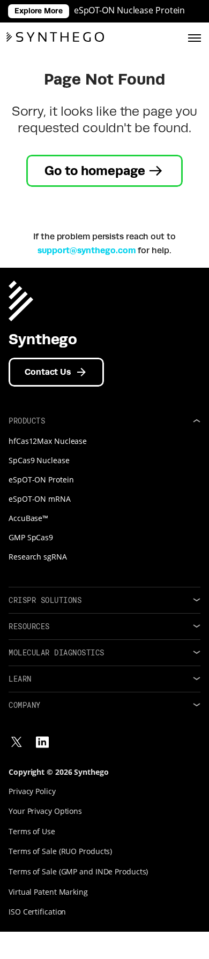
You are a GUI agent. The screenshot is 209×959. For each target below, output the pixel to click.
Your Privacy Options (45, 811)
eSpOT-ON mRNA (40, 499)
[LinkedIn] (42, 742)
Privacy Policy (32, 791)
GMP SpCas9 (31, 537)
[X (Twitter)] (17, 742)
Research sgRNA (38, 557)
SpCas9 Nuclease (39, 460)
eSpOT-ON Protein (41, 479)
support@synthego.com (87, 250)
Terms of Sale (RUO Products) (60, 851)
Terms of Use (32, 831)
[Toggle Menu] (194, 37)
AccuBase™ (28, 518)
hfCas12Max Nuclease (48, 441)
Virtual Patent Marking (48, 892)
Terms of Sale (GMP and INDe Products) (78, 871)
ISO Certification (37, 912)
